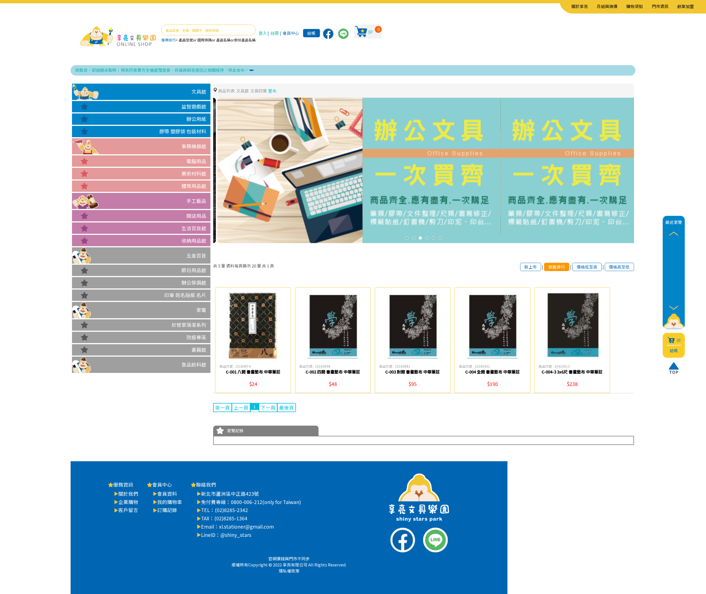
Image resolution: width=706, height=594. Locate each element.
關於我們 (128, 493)
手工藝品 (196, 200)
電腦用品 (196, 161)
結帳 (311, 33)
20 (254, 266)
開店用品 (196, 215)
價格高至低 (619, 267)
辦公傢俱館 (193, 282)
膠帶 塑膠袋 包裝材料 (182, 131)
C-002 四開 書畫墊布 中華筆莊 (333, 372)
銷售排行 (557, 267)
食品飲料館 (193, 364)
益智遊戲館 (193, 106)
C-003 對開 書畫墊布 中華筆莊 (412, 372)
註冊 (275, 33)
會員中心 (291, 33)
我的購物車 (169, 501)
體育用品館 (193, 185)
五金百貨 (196, 255)
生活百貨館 (193, 228)
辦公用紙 (196, 118)
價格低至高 (587, 267)
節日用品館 (193, 270)
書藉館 (198, 349)
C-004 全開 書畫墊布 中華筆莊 (492, 372)
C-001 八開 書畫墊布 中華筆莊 (253, 372)
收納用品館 (193, 240)
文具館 (198, 91)
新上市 (530, 267)
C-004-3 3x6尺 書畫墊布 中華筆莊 (572, 372)
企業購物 (128, 501)
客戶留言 (128, 510)
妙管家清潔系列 (189, 324)
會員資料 (167, 493)
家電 (201, 309)
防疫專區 (196, 337)
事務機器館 (193, 146)
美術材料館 (193, 173)
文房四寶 (258, 91)
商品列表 (226, 91)
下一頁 (268, 407)
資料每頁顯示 (238, 266)
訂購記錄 (167, 510)
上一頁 (241, 407)
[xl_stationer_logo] (118, 37)
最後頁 (286, 407)
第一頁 (222, 407)
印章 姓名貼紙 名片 (185, 294)
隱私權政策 (289, 571)
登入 (263, 33)
